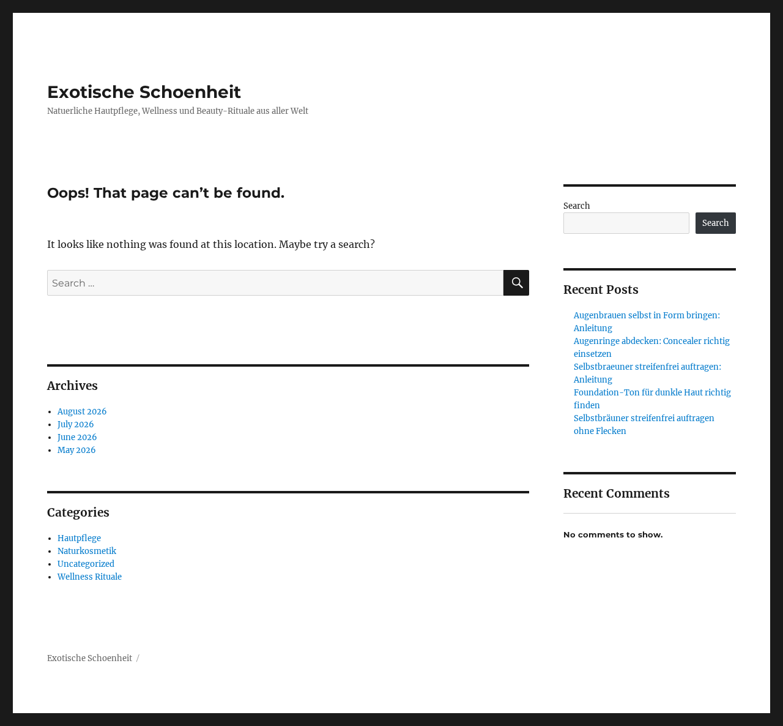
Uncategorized (86, 564)
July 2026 (76, 424)
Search (576, 206)
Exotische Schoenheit (144, 91)
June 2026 (77, 437)
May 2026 (77, 450)
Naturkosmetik (87, 551)
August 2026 (82, 411)
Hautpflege (79, 538)
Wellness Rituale (90, 577)
